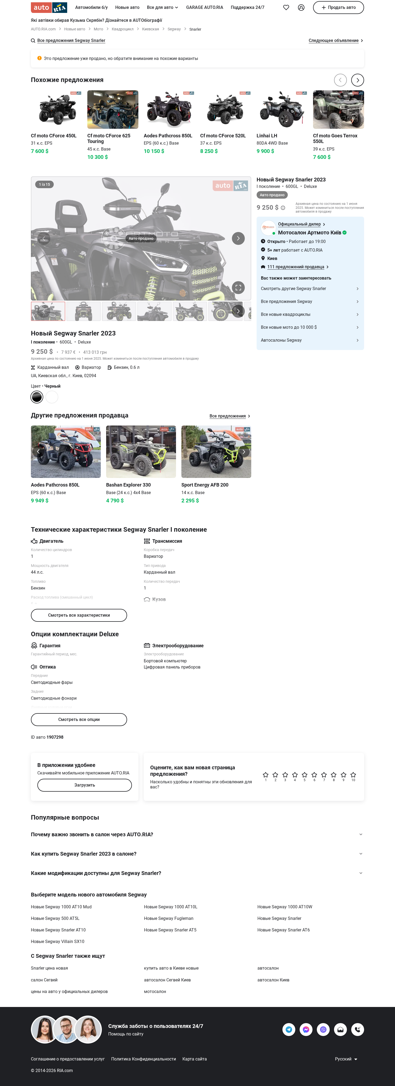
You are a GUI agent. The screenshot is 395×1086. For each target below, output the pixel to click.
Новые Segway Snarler (279, 918)
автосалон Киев (273, 980)
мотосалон (155, 991)
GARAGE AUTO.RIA (204, 7)
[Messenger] (306, 1029)
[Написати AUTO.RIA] (340, 1029)
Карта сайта (194, 1059)
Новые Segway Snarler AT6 (283, 930)
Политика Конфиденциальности (143, 1059)
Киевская (150, 29)
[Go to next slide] (244, 452)
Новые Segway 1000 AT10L (171, 906)
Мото (98, 29)
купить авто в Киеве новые (171, 968)
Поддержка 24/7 (247, 7)
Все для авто (160, 7)
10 (353, 780)
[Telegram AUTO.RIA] (288, 1029)
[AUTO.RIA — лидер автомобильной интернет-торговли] (49, 7)
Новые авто (127, 7)
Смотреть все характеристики (79, 615)
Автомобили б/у (91, 7)
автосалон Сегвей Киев (167, 980)
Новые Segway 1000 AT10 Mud (61, 906)
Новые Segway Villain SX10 (57, 941)
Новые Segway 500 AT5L (55, 918)
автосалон (268, 968)
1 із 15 (44, 184)
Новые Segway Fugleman (168, 918)
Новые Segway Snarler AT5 (170, 930)
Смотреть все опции (79, 719)
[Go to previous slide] (38, 452)
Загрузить (84, 785)
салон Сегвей (44, 980)
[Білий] (52, 397)
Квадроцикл (123, 29)
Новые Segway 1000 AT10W (284, 906)
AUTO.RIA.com (43, 29)
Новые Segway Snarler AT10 (58, 930)
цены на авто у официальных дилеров (69, 991)
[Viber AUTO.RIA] (323, 1029)
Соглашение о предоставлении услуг (68, 1059)
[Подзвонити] (357, 1029)
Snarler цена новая (49, 968)
